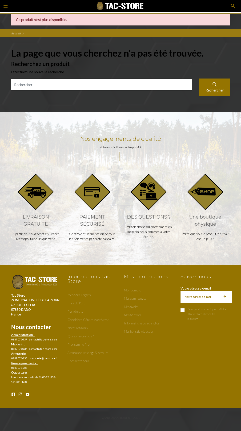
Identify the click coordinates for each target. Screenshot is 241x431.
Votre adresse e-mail (196, 288)
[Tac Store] (120, 6)
